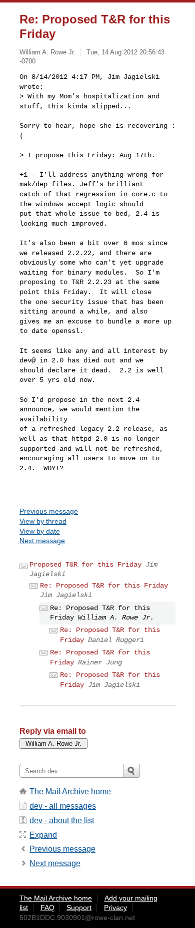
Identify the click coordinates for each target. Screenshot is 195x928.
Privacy (115, 908)
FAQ (47, 908)
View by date (40, 531)
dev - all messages (63, 806)
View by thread (43, 521)
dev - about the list (62, 820)
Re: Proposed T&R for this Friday (104, 586)
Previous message (49, 511)
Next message (42, 541)
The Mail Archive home (70, 791)
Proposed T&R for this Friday (86, 565)
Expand (43, 835)
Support (79, 908)
